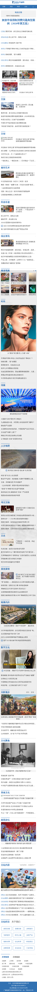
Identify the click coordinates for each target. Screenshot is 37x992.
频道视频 (5, 270)
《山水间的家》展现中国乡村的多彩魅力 (15, 485)
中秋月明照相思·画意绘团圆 (10, 727)
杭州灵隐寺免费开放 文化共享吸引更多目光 (15, 283)
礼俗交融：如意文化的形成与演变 (13, 549)
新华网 (19, 961)
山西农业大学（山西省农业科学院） (13, 974)
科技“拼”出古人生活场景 (9, 475)
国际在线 (12, 963)
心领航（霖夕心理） (8, 977)
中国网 (20, 963)
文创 (11, 6)
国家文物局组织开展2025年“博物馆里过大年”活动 (18, 595)
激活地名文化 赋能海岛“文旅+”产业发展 (15, 492)
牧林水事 (7, 941)
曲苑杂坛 (5, 820)
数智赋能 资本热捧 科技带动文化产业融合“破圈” (18, 675)
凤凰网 (20, 969)
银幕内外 (5, 602)
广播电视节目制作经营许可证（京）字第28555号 (18, 990)
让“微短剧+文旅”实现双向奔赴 (11, 439)
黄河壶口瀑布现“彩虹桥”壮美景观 (19, 470)
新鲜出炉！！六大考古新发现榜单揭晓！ (15, 519)
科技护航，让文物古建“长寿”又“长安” (14, 685)
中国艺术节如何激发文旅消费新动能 (13, 123)
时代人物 (18, 935)
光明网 (4, 969)
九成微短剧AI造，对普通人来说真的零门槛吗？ (17, 422)
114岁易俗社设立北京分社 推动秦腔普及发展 (16, 848)
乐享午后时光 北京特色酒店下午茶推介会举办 (17, 806)
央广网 (4, 963)
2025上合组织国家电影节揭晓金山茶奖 (14, 637)
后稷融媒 (16, 957)
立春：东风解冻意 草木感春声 (11, 482)
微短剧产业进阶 (6, 425)
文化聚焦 (5, 740)
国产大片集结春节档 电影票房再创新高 (17, 640)
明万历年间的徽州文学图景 (10, 562)
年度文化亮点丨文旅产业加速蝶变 (13, 119)
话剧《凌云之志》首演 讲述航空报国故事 (15, 191)
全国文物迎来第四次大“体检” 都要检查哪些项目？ (18, 525)
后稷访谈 (18, 928)
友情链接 (5, 957)
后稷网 (4, 961)
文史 (25, 6)
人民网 (11, 961)
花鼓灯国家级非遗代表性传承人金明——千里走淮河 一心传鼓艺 (25, 209)
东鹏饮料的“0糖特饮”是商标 (11, 263)
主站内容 (5, 865)
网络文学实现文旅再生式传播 (11, 435)
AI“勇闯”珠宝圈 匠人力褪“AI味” (18, 353)
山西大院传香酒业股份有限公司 (11, 972)
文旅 (3, 6)
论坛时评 (18, 941)
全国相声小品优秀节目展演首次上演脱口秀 (16, 858)
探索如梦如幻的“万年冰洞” (10, 294)
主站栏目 (5, 922)
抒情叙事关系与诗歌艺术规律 (11, 559)
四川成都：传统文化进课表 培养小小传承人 (16, 782)
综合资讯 (5, 236)
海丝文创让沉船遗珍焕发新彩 (11, 157)
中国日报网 (28, 963)
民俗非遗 (5, 202)
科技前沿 (29, 941)
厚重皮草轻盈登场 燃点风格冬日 (12, 375)
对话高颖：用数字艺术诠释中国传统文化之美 (20, 670)
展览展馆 (5, 569)
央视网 (26, 961)
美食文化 (5, 792)
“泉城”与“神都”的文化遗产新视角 (12, 489)
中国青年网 (5, 966)
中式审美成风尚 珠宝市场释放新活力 (14, 378)
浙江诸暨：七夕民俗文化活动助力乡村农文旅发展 (18, 151)
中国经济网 (15, 966)
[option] (18, 82)
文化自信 (18, 948)
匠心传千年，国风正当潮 (17, 37)
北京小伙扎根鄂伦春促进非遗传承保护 (16, 226)
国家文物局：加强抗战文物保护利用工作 (15, 522)
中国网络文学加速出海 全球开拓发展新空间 (16, 682)
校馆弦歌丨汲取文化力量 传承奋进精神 (14, 585)
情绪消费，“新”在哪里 (13, 54)
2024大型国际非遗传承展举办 (11, 222)
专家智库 (7, 935)
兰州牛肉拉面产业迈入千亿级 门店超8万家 (18, 798)
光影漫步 (5, 692)
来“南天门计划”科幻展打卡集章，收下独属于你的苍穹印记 (25, 576)
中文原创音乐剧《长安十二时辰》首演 (14, 181)
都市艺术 (5, 167)
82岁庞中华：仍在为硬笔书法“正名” (13, 80)
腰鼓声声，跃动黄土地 (9, 219)
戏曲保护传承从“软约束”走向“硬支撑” (13, 92)
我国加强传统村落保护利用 (10, 495)
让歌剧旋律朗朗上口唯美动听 (11, 195)
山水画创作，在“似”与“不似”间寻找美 (14, 733)
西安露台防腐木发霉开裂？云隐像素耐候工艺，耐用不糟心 (25, 175)
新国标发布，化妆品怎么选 (15, 66)
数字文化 (5, 647)
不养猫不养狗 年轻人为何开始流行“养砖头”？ (17, 358)
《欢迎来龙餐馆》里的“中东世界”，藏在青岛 (18, 626)
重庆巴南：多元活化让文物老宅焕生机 (19, 31)
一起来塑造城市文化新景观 (10, 188)
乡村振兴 (29, 928)
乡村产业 (29, 935)
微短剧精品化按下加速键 (18, 414)
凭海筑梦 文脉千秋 (15, 43)
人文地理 (5, 446)
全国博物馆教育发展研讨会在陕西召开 (14, 592)
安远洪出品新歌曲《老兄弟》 (11, 855)
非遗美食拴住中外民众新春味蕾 (12, 809)
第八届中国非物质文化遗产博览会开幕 (14, 229)
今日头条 (12, 969)
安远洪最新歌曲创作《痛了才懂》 (13, 851)
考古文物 (5, 502)
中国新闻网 (25, 966)
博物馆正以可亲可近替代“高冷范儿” (13, 589)
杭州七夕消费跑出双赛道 (9, 368)
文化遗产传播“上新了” (9, 432)
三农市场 (29, 948)
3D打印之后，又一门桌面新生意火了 (14, 154)
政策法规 (7, 928)
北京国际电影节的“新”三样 (10, 634)
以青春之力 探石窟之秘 (9, 678)
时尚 (18, 6)
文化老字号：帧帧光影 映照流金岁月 (14, 730)
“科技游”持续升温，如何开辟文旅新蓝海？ (16, 126)
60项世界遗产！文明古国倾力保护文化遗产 (16, 779)
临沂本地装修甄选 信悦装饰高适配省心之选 (16, 256)
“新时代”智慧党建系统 (9, 16)
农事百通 (7, 948)
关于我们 (16, 922)
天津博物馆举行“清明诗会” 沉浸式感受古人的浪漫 (18, 555)
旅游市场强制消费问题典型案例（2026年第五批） (18, 116)
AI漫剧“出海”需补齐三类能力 (11, 419)
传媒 (3, 385)
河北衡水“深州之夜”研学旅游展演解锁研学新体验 (18, 147)
